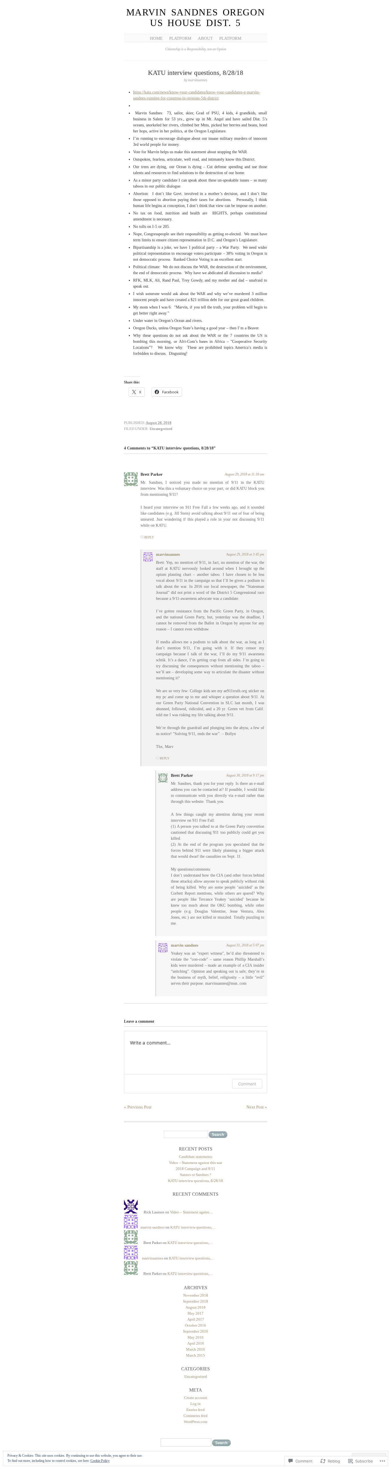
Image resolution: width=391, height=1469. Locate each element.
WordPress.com (195, 1422)
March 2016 (195, 1349)
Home (156, 38)
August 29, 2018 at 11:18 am (244, 474)
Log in (195, 1404)
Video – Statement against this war (195, 1163)
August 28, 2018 (158, 423)
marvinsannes (168, 554)
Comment (247, 1083)
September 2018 (195, 1301)
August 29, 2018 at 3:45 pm (245, 554)
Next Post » (256, 1107)
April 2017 (195, 1319)
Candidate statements (195, 1157)
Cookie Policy (100, 1461)
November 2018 (195, 1295)
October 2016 (195, 1325)
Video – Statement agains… (191, 1212)
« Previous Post (137, 1107)
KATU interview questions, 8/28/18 (195, 1181)
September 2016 (195, 1331)
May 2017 (195, 1313)
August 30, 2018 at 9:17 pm (245, 775)
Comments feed (195, 1416)
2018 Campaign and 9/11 (195, 1169)
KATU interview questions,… (193, 1227)
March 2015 (195, 1355)
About (205, 38)
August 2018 (195, 1307)
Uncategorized (161, 429)
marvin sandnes (184, 945)
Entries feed (195, 1410)
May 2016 (195, 1337)
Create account (195, 1398)
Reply (149, 537)
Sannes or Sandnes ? (195, 1175)
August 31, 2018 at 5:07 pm (245, 945)
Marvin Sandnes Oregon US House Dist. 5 (195, 17)
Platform (180, 38)
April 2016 (195, 1343)
